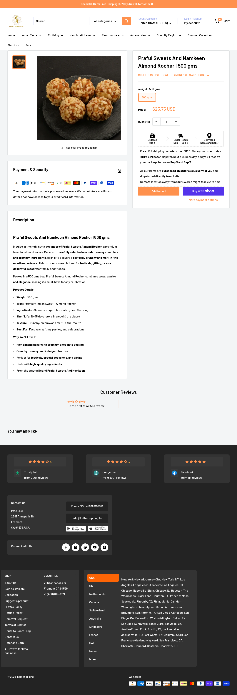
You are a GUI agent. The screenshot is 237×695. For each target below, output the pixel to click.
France (93, 634)
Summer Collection (200, 35)
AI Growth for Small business (17, 651)
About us (13, 45)
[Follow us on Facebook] (66, 547)
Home (11, 35)
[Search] (126, 21)
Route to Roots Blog (18, 631)
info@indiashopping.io (87, 518)
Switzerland (97, 610)
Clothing (53, 35)
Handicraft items (80, 35)
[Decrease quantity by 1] (156, 121)
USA (92, 577)
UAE (92, 643)
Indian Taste (29, 35)
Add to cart (158, 191)
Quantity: (144, 121)
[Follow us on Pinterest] (85, 547)
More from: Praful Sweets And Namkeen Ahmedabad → (173, 75)
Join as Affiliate (15, 588)
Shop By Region (167, 35)
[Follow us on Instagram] (75, 547)
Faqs (29, 45)
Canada (94, 602)
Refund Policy (14, 612)
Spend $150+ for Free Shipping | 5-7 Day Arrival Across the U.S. (118, 4)
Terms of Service (15, 624)
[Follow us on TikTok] (104, 547)
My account (192, 23)
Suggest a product (17, 601)
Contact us (12, 636)
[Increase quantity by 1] (176, 121)
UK (91, 586)
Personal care (111, 35)
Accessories (138, 35)
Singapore (96, 626)
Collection (11, 594)
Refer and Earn (14, 642)
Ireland (93, 651)
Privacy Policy (13, 606)
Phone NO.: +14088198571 (87, 506)
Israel (92, 659)
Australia (95, 618)
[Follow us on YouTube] (95, 547)
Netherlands (97, 594)
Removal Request (16, 618)
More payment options (203, 199)
